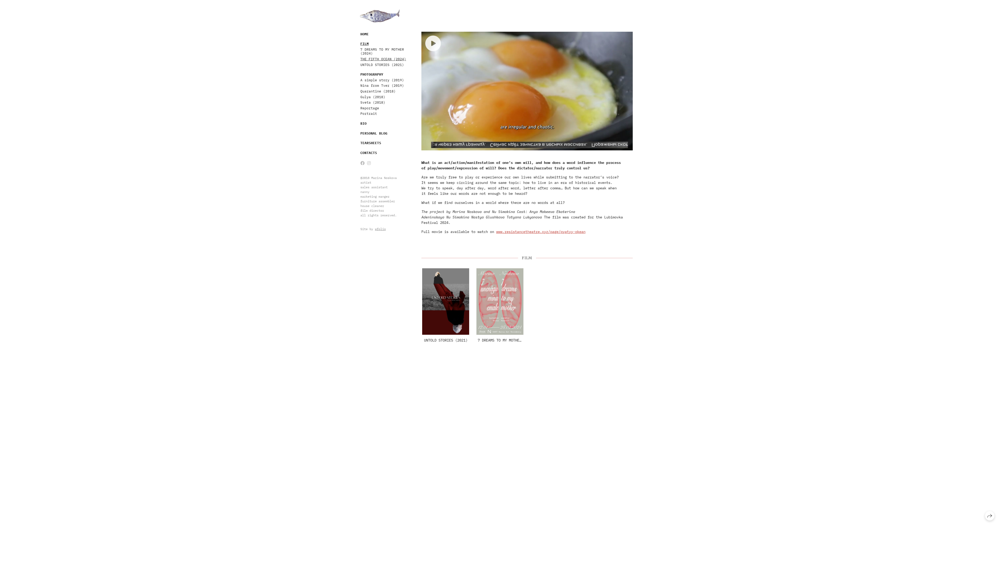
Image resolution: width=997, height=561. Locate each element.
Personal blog (373, 133)
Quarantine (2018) (378, 91)
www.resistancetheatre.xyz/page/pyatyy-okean (540, 231)
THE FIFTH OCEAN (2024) (383, 59)
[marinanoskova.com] (380, 15)
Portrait (368, 113)
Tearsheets (370, 143)
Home (364, 34)
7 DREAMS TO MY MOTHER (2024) (382, 51)
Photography (371, 74)
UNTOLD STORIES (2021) (382, 65)
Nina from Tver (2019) (382, 85)
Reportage (369, 108)
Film (364, 44)
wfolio (380, 229)
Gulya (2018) (372, 97)
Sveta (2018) (372, 102)
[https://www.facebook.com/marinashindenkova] (362, 163)
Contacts (368, 153)
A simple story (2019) (382, 80)
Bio (363, 123)
